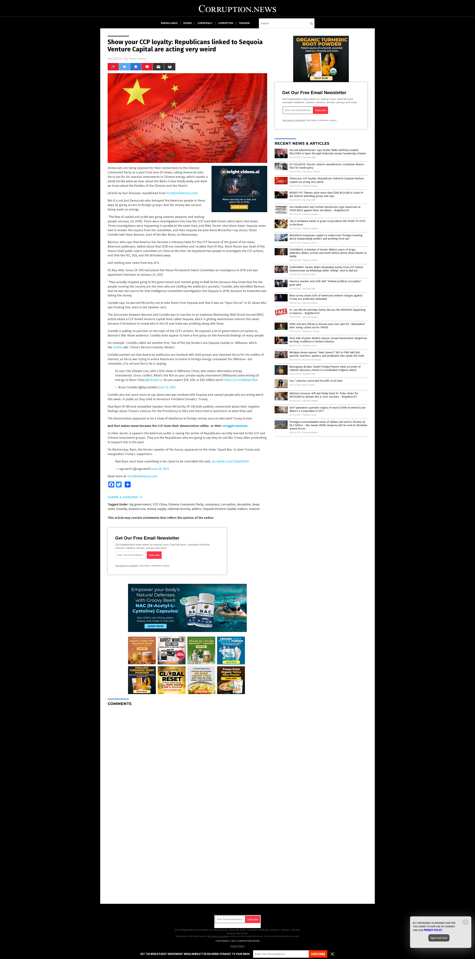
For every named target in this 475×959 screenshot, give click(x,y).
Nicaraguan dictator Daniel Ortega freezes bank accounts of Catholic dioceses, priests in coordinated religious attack (325, 368)
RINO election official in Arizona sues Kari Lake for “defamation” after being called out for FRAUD (327, 326)
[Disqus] (187, 755)
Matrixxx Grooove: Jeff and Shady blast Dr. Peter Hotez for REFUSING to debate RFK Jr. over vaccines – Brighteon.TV (323, 395)
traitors (242, 509)
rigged (187, 23)
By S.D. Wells (309, 385)
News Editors (137, 58)
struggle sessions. (235, 426)
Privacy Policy (237, 946)
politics (197, 509)
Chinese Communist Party (185, 504)
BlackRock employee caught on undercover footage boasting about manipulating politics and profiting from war (326, 237)
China (163, 504)
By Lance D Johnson (312, 360)
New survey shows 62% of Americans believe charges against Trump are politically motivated (325, 297)
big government (140, 504)
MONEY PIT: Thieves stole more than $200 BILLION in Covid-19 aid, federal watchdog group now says (326, 194)
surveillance (169, 23)
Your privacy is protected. (126, 566)
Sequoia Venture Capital (219, 509)
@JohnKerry (153, 380)
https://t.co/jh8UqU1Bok (241, 380)
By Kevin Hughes (310, 214)
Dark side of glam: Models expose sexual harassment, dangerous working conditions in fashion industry (328, 340)
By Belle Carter (310, 345)
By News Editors (310, 186)
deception (244, 504)
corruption (225, 23)
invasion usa (136, 509)
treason (244, 23)
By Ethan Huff (309, 157)
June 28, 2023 (160, 469)
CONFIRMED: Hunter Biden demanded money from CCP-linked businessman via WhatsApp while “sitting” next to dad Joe (326, 269)
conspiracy (204, 23)
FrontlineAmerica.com (181, 193)
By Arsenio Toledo (311, 171)
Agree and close (438, 937)
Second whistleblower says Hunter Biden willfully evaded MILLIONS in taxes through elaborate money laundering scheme (327, 152)
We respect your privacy (218, 936)
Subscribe (318, 954)
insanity (121, 509)
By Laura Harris (310, 243)
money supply (156, 509)
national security (178, 509)
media (117, 347)
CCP (155, 504)
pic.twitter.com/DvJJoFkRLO (230, 461)
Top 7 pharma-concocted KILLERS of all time (316, 380)
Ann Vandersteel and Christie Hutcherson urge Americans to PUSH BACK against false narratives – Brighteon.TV (325, 208)
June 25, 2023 (167, 387)
